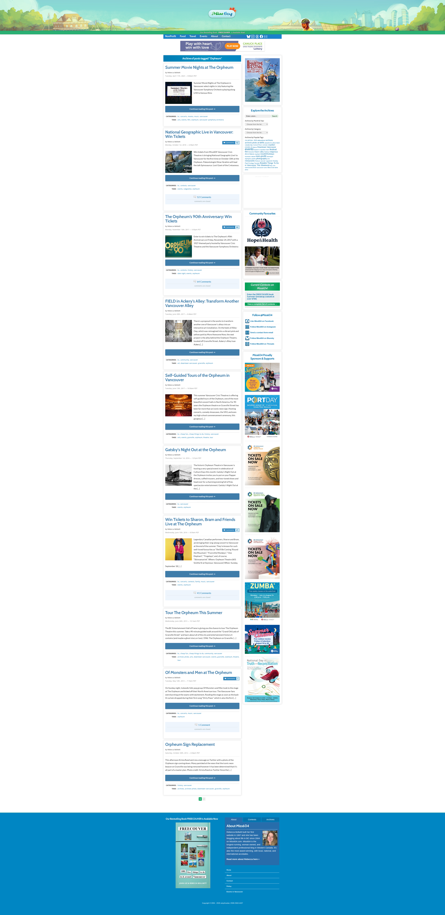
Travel (192, 36)
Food (183, 36)
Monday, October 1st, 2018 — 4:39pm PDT (181, 145)
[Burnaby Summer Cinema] (262, 639)
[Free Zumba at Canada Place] (262, 602)
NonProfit (170, 36)
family (197, 582)
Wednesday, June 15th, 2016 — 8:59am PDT (182, 532)
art (179, 363)
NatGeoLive (188, 189)
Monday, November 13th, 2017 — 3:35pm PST (183, 229)
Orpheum (195, 120)
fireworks (251, 152)
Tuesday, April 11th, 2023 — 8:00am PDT (181, 76)
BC (178, 116)
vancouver (204, 116)
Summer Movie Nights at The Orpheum (199, 67)
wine (276, 167)
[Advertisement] (262, 191)
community (184, 360)
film (189, 120)
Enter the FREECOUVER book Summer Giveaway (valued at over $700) (260, 296)
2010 (255, 140)
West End (270, 167)
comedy (264, 145)
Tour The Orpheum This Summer (193, 612)
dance (255, 147)
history (190, 270)
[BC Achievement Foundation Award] (262, 463)
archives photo (183, 657)
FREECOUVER (224, 32)
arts (179, 120)
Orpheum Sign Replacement (190, 744)
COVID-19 (248, 147)
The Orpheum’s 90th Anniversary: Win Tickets (198, 218)
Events (203, 36)
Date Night (182, 273)
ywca (246, 169)
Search (274, 116)
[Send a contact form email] (266, 37)
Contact (226, 36)
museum (248, 156)
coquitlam (271, 145)
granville (201, 363)
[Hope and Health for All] (262, 231)
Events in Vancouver (235, 892)
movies (190, 116)
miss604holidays (267, 154)
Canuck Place (257, 145)
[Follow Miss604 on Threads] (257, 37)
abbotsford (261, 140)
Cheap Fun (184, 434)
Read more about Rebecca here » (243, 859)
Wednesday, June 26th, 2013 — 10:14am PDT (182, 621)
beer (278, 143)
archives (181, 789)
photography (261, 158)
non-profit (261, 156)
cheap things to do (196, 434)
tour (211, 437)
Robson (257, 161)
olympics (248, 159)
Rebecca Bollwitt (174, 72)
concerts (183, 116)
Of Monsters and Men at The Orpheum (198, 672)
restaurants (250, 161)
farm (267, 150)
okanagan (270, 156)
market (257, 154)
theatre (206, 437)
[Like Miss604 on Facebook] (261, 37)
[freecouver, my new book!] (193, 888)
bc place (273, 143)
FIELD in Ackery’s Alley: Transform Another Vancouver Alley (202, 303)
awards (267, 143)
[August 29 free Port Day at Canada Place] (262, 416)
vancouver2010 (250, 167)
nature (253, 156)
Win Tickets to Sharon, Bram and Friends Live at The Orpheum (200, 521)
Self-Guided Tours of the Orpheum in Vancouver (197, 377)
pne (268, 159)
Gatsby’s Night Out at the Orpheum (195, 450)
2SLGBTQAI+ (249, 140)
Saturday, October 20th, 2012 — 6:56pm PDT (182, 753)
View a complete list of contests (261, 304)
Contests (252, 819)
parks (254, 159)
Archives (270, 819)
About (214, 36)
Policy (229, 886)
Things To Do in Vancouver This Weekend (262, 164)
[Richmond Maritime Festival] (262, 80)
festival (273, 149)
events (184, 120)
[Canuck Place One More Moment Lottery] (222, 46)
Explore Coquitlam (260, 150)
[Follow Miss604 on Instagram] (253, 37)
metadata (202, 114)
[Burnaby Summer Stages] (262, 377)
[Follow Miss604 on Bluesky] (248, 37)
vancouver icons (262, 167)
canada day (249, 145)
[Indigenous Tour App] (262, 260)
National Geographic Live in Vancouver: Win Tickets (199, 134)
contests (183, 186)
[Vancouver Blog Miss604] (222, 12)
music (196, 116)
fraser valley (259, 152)
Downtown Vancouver (189, 363)
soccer (263, 161)
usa (274, 165)
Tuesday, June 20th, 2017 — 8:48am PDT (180, 314)
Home (229, 870)
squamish (269, 161)
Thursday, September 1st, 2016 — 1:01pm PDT (183, 458)
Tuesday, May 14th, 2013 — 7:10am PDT (180, 681)
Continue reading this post (201, 109)
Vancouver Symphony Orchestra (211, 120)
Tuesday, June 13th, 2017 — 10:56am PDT (181, 388)
